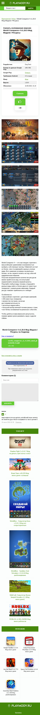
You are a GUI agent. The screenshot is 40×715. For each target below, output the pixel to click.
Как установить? (8, 336)
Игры (26, 79)
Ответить (19, 422)
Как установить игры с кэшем (12, 355)
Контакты (18, 712)
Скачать (20, 93)
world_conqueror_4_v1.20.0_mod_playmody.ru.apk (22, 343)
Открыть (27, 72)
